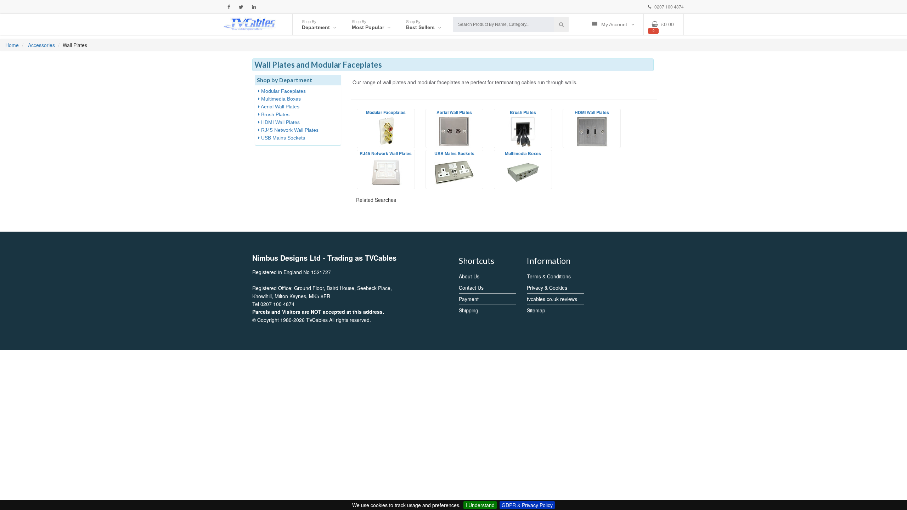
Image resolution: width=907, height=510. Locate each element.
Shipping (468, 310)
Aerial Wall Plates (279, 106)
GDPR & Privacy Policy (527, 505)
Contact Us (471, 287)
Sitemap (536, 310)
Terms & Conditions (549, 276)
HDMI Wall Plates (280, 122)
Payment (469, 298)
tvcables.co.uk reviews (552, 298)
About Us (469, 276)
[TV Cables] (249, 23)
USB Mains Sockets (282, 138)
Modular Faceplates (283, 91)
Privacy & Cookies (547, 287)
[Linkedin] (254, 7)
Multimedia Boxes (280, 99)
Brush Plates (274, 114)
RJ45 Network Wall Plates (289, 130)
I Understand (480, 505)
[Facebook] (229, 7)
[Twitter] (241, 7)
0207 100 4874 (668, 7)
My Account (615, 24)
